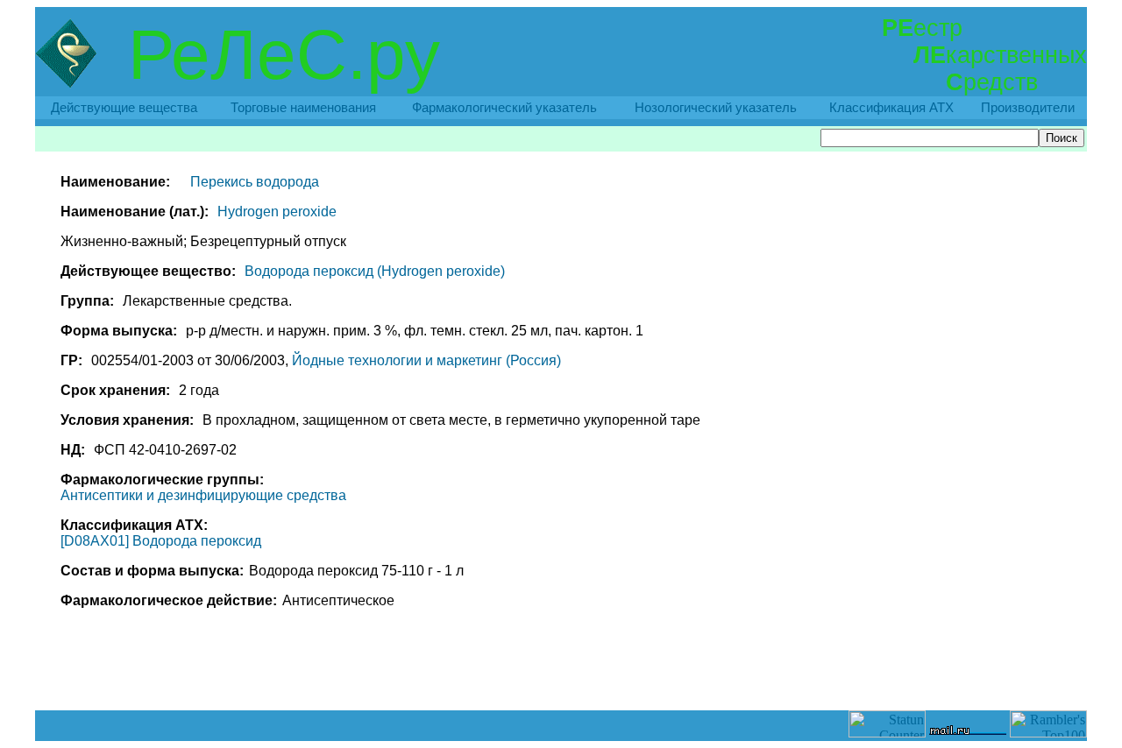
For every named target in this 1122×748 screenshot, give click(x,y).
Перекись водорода (254, 181)
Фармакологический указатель (504, 108)
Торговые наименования (303, 108)
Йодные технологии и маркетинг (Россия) (426, 360)
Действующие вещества (124, 108)
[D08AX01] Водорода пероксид (160, 540)
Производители (1028, 108)
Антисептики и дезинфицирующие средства (203, 495)
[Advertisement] (561, 671)
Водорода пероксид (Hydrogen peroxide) (375, 271)
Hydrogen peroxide (277, 211)
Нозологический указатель (716, 108)
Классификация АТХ (891, 108)
